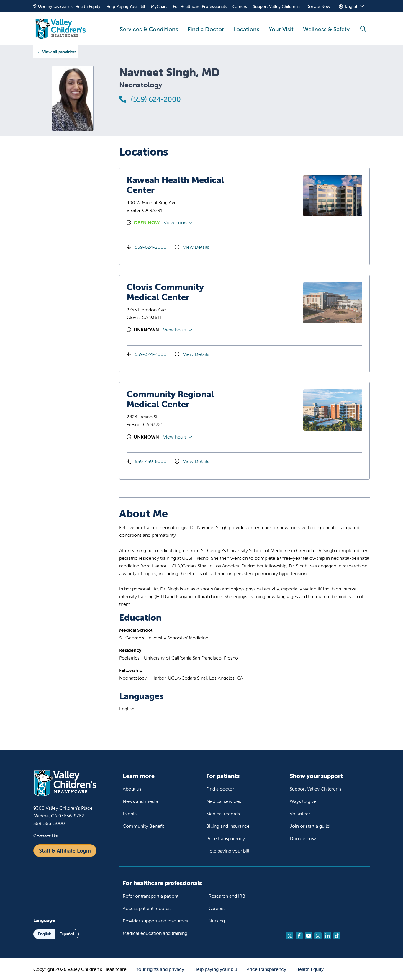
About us (132, 789)
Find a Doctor (206, 29)
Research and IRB (227, 896)
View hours (176, 222)
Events (130, 814)
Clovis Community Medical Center (165, 292)
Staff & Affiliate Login (65, 850)
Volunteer (300, 814)
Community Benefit (143, 826)
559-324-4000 (151, 354)
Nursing (217, 921)
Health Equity (87, 6)
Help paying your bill (227, 851)
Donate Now (318, 6)
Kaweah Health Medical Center (175, 184)
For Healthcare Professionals (200, 6)
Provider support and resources (155, 921)
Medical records (223, 814)
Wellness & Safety (326, 29)
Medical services (223, 801)
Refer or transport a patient (150, 896)
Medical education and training (155, 933)
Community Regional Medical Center (170, 399)
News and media (140, 801)
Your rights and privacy (160, 969)
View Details (195, 247)
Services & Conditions (149, 29)
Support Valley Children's (276, 6)
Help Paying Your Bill (125, 6)
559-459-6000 (151, 461)
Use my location (53, 6)
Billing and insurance (228, 826)
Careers (239, 6)
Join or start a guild (310, 826)
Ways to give (303, 801)
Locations (246, 29)
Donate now (303, 838)
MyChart (159, 6)
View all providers (59, 51)
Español (67, 934)
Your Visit (281, 29)
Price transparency (225, 838)
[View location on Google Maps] (270, 195)
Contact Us (45, 836)
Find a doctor (220, 789)
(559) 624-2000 (155, 99)
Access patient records (147, 908)
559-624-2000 (151, 247)
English (351, 6)
